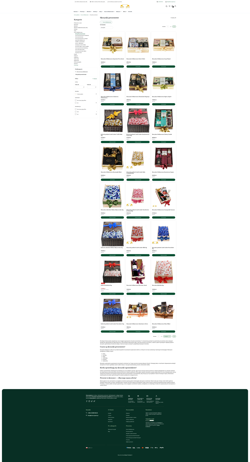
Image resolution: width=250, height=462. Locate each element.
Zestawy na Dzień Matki (80, 44)
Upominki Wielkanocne (80, 40)
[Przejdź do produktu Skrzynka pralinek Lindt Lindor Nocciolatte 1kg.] (163, 233)
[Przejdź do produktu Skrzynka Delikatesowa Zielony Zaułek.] (163, 120)
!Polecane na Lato (78, 23)
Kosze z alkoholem (79, 43)
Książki (75, 54)
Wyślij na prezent (129, 441)
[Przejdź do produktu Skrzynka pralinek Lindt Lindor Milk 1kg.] (138, 233)
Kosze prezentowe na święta (81, 38)
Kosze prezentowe (79, 37)
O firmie (109, 415)
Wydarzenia (76, 60)
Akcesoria (76, 24)
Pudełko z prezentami (80, 41)
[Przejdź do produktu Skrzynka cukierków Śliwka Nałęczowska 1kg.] (112, 196)
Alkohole (76, 26)
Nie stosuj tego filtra (81, 100)
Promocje (76, 65)
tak (78, 111)
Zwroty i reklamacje (130, 419)
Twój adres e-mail (150, 418)
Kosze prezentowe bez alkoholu (82, 35)
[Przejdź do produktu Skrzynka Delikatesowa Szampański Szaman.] (163, 196)
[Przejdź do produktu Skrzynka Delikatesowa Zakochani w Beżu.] (138, 310)
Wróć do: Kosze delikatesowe (82, 71)
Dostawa (127, 415)
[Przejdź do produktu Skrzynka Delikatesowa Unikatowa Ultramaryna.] (112, 83)
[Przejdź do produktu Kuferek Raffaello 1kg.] (112, 271)
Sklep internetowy (124, 455)
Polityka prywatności (130, 421)
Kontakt (109, 413)
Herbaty (75, 29)
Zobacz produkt (112, 142)
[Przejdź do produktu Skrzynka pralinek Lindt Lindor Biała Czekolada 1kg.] (138, 158)
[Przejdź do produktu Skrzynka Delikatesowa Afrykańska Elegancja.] (138, 83)
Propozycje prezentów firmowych (132, 435)
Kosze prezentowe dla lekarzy (81, 48)
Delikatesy (76, 57)
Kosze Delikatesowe (130, 429)
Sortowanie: (103, 24)
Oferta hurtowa (111, 417)
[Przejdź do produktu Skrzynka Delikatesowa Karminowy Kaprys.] (163, 158)
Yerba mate (76, 59)
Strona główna (76, 14)
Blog (109, 431)
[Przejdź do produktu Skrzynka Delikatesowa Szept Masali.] (163, 45)
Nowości (76, 63)
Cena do (89, 84)
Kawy (75, 30)
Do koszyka (112, 66)
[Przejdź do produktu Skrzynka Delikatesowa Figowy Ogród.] (163, 83)
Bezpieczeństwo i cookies (131, 417)
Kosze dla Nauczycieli (79, 49)
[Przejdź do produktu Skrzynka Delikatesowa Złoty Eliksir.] (163, 310)
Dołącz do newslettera (152, 420)
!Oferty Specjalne (77, 62)
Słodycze (76, 55)
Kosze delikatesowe (84, 14)
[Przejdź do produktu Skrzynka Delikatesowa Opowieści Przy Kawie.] (112, 45)
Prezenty (128, 439)
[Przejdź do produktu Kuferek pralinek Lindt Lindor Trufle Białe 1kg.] (112, 120)
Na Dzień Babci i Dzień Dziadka (82, 46)
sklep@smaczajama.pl (171, 1)
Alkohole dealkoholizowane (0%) (81, 27)
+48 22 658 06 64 (93, 413)
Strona (163, 26)
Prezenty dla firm (129, 431)
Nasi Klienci (110, 421)
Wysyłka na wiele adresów (131, 433)
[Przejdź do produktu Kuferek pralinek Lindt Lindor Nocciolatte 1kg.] (112, 310)
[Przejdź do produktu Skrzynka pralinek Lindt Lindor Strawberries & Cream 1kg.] (138, 196)
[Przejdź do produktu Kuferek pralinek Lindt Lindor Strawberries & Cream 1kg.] (138, 120)
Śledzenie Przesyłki (112, 429)
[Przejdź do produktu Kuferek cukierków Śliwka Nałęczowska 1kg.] (112, 233)
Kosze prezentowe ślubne (80, 51)
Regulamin (110, 419)
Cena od (77, 84)
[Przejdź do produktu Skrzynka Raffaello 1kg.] (163, 271)
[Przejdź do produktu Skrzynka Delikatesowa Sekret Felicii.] (138, 45)
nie (77, 102)
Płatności (128, 413)
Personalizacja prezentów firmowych (133, 437)
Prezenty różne (78, 52)
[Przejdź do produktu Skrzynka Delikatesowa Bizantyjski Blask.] (112, 158)
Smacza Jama (80, 94)
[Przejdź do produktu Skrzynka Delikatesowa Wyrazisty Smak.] (138, 271)
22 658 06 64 (160, 1)
